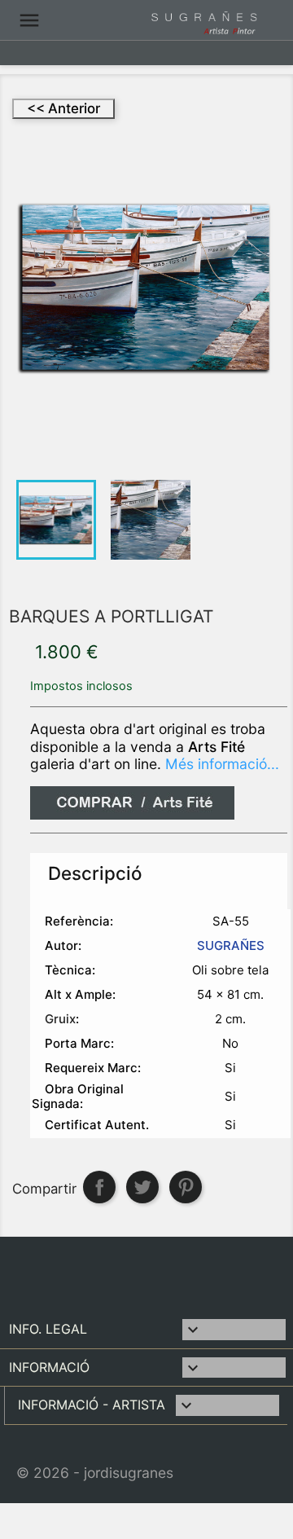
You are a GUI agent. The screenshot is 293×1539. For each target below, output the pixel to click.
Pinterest (185, 1187)
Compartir (99, 1187)
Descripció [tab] (95, 873)
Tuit (142, 1187)
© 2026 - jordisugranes (94, 1472)
